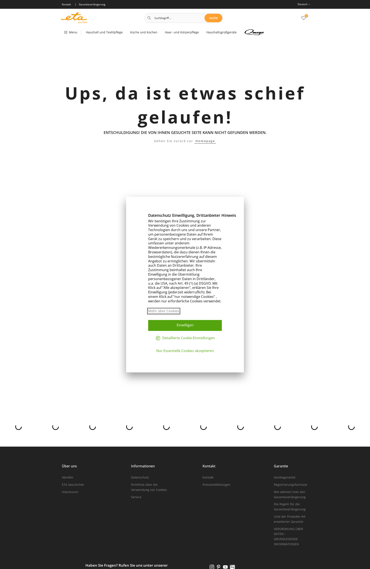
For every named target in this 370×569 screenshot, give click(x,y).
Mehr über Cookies (163, 311)
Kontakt (208, 477)
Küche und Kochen (143, 32)
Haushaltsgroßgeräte (221, 32)
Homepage (205, 141)
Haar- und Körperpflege (182, 32)
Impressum (70, 492)
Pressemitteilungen (216, 485)
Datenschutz (140, 477)
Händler (67, 477)
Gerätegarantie (284, 477)
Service (136, 497)
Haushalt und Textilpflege (104, 32)
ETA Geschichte (73, 485)
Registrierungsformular (290, 485)
